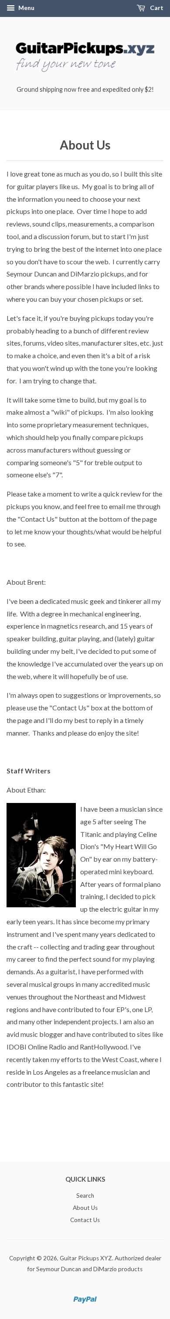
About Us (85, 1207)
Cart (156, 7)
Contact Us (85, 1219)
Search (85, 1195)
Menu (25, 7)
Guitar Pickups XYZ (86, 1258)
